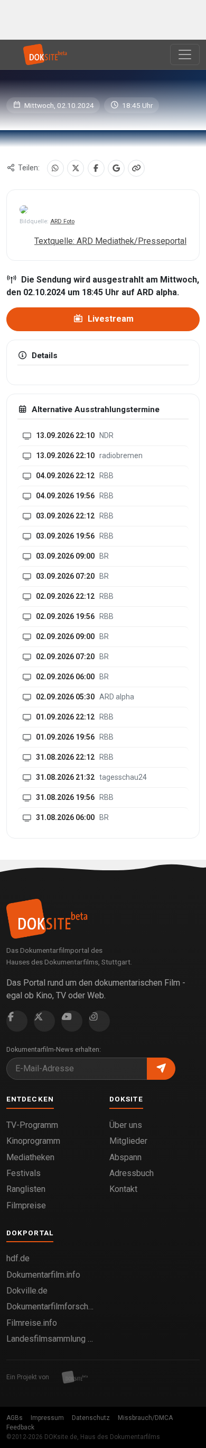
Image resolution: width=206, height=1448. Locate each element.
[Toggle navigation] (185, 54)
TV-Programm (32, 1125)
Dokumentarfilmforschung (51, 1306)
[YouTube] (71, 1021)
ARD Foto (62, 221)
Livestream (110, 319)
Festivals (23, 1173)
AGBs (14, 1418)
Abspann (125, 1157)
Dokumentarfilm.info (43, 1275)
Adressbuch (131, 1173)
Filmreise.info (31, 1323)
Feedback (20, 1427)
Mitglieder (128, 1141)
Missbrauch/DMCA (145, 1418)
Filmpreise (26, 1205)
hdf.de (18, 1258)
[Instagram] (99, 1021)
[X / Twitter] (75, 168)
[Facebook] (96, 168)
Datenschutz (91, 1418)
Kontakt (123, 1189)
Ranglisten (25, 1189)
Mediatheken (30, 1157)
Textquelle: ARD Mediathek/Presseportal (110, 241)
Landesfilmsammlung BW (51, 1339)
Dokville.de (27, 1291)
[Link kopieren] (136, 168)
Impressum (47, 1418)
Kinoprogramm (33, 1141)
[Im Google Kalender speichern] (116, 168)
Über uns (125, 1125)
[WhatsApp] (55, 168)
